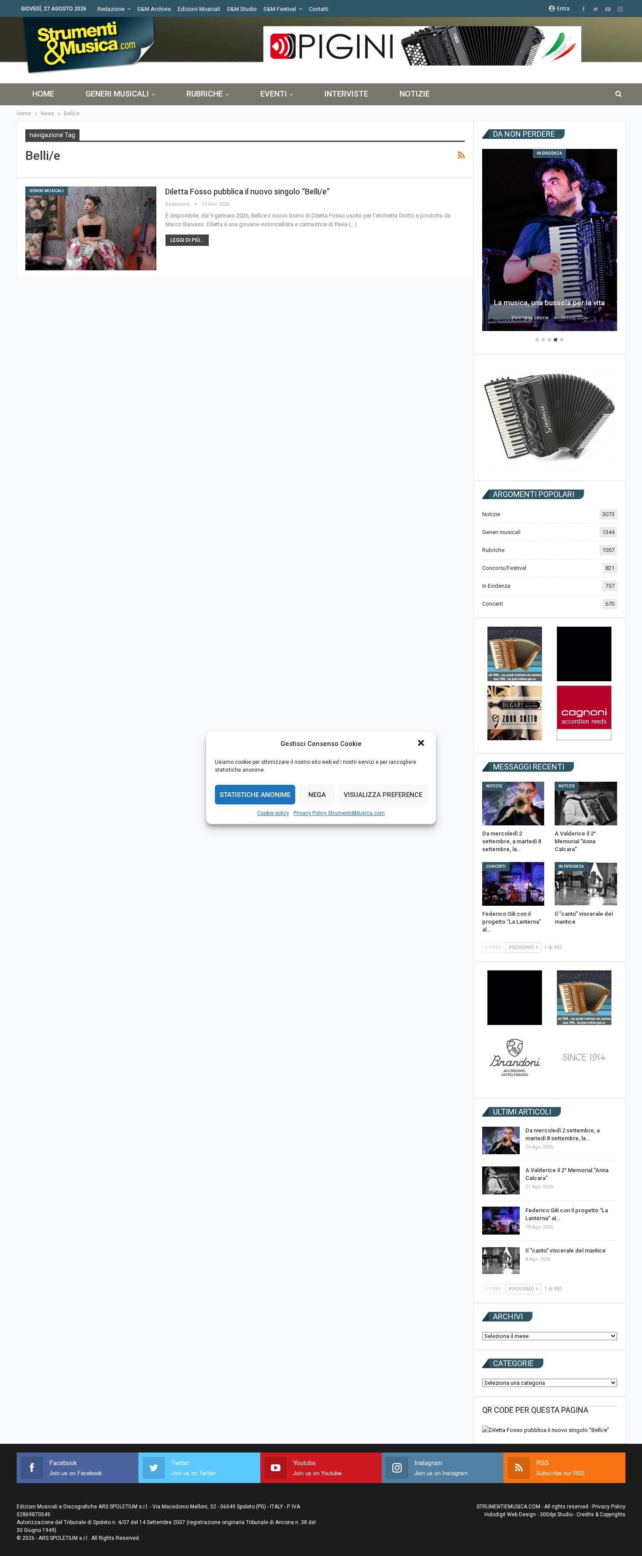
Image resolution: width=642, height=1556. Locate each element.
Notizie (415, 93)
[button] (422, 743)
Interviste (346, 93)
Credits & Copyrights (600, 1514)
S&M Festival (279, 9)
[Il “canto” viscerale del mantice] (586, 884)
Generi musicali (117, 93)
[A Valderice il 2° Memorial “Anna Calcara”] (586, 803)
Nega (317, 795)
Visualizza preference (383, 795)
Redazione (110, 9)
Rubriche (204, 93)
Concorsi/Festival (504, 568)
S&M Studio (242, 9)
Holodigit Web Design (510, 1514)
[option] (549, 241)
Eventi (273, 93)
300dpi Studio (556, 1514)
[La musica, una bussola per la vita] (549, 240)
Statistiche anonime (255, 795)
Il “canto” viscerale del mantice (565, 1250)
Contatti (318, 9)
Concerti (492, 603)
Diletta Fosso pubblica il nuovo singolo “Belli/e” (247, 191)
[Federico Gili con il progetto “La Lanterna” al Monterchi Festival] (513, 884)
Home (43, 93)
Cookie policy (273, 813)
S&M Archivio (154, 9)
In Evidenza (549, 153)
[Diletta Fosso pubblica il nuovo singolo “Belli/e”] (90, 228)
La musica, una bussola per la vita (549, 302)
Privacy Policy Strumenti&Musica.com (339, 813)
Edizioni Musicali (199, 9)
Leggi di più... (187, 240)
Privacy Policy (608, 1507)
